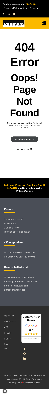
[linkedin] (14, 14)
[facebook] (4, 14)
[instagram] (9, 14)
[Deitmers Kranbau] (13, 21)
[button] (5, 391)
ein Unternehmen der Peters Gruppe (29, 189)
